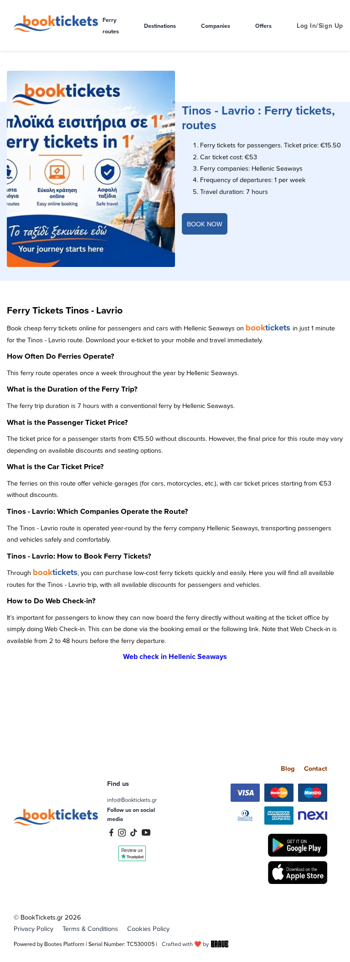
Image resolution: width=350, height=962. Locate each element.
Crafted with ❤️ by (185, 944)
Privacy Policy (33, 928)
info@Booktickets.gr (132, 799)
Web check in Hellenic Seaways (175, 656)
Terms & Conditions (90, 928)
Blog (288, 768)
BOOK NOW (204, 224)
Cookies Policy (148, 928)
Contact (315, 768)
